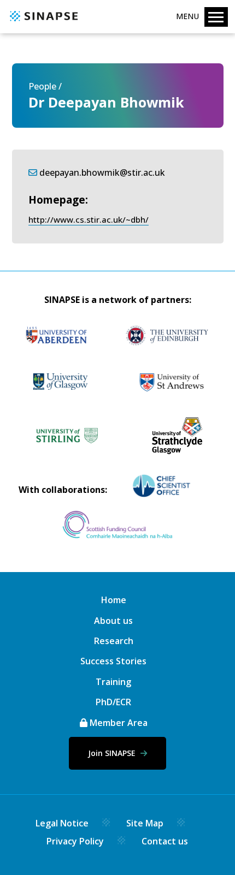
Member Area (117, 723)
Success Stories (113, 661)
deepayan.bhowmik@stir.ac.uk (102, 172)
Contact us (165, 841)
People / (45, 86)
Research (113, 641)
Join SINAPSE (113, 753)
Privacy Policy (75, 841)
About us (113, 621)
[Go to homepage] (42, 22)
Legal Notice (62, 823)
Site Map (144, 823)
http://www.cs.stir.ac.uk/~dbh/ (88, 219)
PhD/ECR (113, 702)
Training (113, 682)
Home (113, 600)
